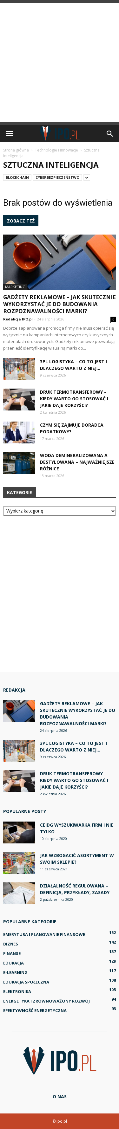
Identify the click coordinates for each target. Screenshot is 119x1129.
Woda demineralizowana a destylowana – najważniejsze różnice (77, 462)
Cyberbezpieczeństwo (57, 177)
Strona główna (16, 150)
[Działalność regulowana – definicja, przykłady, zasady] (19, 893)
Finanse (12, 953)
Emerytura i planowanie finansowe (44, 934)
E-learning (15, 972)
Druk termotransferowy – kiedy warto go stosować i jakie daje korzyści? (74, 398)
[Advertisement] (59, 62)
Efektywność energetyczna (35, 1010)
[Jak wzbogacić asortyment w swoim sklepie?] (19, 863)
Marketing (15, 286)
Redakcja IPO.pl (18, 319)
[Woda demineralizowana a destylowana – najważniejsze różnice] (19, 463)
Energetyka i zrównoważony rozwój (46, 1001)
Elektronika (17, 991)
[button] (110, 133)
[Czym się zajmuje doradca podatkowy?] (19, 432)
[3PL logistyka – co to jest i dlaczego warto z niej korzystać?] (19, 369)
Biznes (10, 944)
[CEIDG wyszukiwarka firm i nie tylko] (19, 832)
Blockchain (17, 177)
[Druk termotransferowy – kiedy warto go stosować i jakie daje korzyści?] (19, 399)
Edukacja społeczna (26, 982)
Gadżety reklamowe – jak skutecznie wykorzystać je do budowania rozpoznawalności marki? (59, 304)
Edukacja (13, 963)
